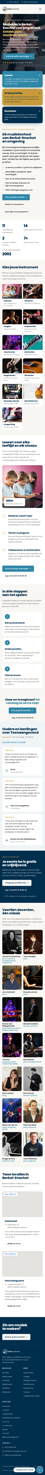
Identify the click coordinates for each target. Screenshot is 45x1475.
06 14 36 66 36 (14, 2)
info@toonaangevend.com (16, 1451)
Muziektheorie (28, 1384)
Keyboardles (7, 1376)
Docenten (6, 1406)
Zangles (26, 1376)
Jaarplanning (7, 1414)
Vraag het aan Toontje (24, 1470)
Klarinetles (6, 1392)
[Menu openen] (40, 9)
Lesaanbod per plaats (11, 1418)
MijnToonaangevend (30, 2)
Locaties (5, 1410)
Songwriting (28, 1388)
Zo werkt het (7, 1425)
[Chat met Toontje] (39, 1469)
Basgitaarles (7, 1384)
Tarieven (26, 1392)
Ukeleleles (6, 1388)
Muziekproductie (29, 1380)
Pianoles (5, 1373)
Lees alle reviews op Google (14, 742)
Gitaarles (6, 1380)
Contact (5, 1433)
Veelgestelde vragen (31, 1396)
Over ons (5, 1422)
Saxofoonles (28, 1373)
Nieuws (5, 1429)
